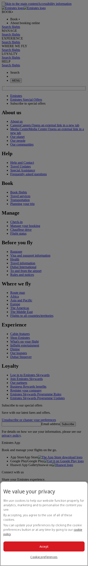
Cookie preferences (43, 557)
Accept (44, 546)
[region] (44, 523)
